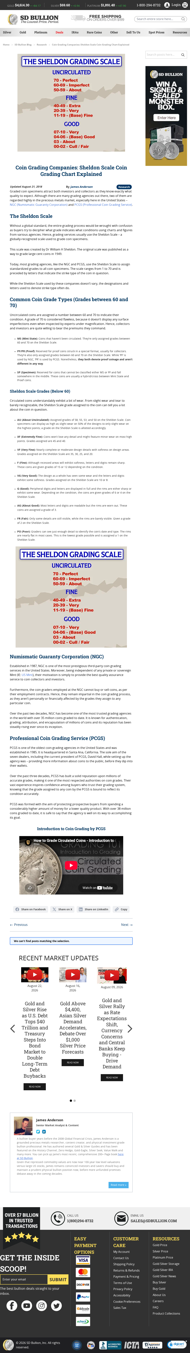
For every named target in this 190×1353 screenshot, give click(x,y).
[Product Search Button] (183, 19)
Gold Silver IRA (163, 1270)
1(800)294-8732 (80, 1220)
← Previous (19, 925)
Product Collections (166, 1313)
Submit (58, 1279)
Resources (180, 32)
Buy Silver (159, 1282)
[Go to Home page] (34, 19)
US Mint (27, 675)
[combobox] (166, 55)
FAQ (155, 1307)
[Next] (130, 1029)
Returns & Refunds (126, 1270)
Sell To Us (133, 32)
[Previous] (13, 1029)
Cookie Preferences (126, 1301)
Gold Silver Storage (166, 1263)
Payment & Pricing (126, 1276)
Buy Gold (159, 1288)
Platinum (40, 32)
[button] (177, 1345)
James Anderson (81, 187)
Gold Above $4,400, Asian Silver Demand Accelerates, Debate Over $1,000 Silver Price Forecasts (72, 1027)
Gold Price (160, 1245)
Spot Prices (156, 32)
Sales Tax (119, 1307)
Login (176, 4)
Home (6, 44)
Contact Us (121, 1258)
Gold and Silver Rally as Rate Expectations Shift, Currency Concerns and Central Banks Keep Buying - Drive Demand (112, 1033)
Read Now (35, 1087)
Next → (127, 925)
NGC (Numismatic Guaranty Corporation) (39, 204)
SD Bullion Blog (23, 44)
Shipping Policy (124, 1264)
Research (42, 44)
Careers (158, 1301)
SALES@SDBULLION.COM (154, 1220)
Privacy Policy (122, 1289)
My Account (121, 1251)
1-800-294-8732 (148, 5)
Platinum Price (163, 1257)
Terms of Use (122, 1283)
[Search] (183, 55)
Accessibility (121, 1295)
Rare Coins (94, 32)
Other (114, 32)
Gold (23, 32)
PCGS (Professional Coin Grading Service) (103, 204)
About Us (159, 1295)
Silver (7, 32)
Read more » (118, 1185)
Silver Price (160, 1251)
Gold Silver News (164, 1276)
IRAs (75, 32)
